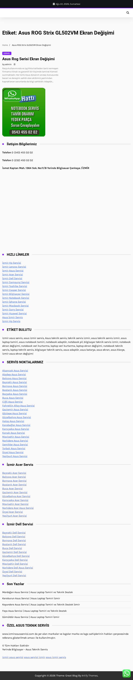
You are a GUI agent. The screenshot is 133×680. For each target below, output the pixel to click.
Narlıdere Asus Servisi (15, 440)
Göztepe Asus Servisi (14, 413)
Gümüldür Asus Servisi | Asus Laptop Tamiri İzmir (30, 617)
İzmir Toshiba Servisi (14, 286)
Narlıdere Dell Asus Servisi (17, 567)
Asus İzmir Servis (12, 317)
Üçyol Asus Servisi (13, 452)
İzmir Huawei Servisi (14, 313)
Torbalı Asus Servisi (13, 448)
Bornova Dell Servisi (14, 540)
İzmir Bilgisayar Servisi (16, 293)
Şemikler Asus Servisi (15, 444)
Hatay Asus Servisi (13, 421)
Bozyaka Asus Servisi (14, 393)
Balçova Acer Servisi (14, 476)
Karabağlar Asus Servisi (16, 425)
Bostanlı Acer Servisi (14, 484)
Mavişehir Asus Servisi (15, 436)
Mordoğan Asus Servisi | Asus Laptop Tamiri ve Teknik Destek (37, 592)
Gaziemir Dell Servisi (14, 552)
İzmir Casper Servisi (14, 290)
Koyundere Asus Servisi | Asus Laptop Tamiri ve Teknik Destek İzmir (41, 604)
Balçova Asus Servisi (14, 378)
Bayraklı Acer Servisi (14, 472)
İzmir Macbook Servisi (15, 305)
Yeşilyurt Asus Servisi (14, 456)
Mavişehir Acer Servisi (15, 504)
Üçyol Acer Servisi (12, 511)
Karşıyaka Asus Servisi (15, 428)
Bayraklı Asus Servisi (14, 382)
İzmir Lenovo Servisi (14, 266)
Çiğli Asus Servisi (12, 401)
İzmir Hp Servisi (11, 262)
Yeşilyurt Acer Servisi (14, 515)
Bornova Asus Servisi (14, 386)
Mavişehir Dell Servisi (15, 563)
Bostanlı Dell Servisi (14, 544)
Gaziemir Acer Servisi (14, 492)
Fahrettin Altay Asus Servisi (18, 405)
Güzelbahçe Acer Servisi (16, 496)
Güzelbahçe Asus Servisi (16, 417)
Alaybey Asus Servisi (14, 374)
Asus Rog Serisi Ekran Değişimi (28, 59)
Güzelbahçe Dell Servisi (16, 555)
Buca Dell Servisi (12, 548)
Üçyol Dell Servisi (12, 571)
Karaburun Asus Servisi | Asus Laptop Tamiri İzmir (31, 598)
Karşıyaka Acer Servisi (15, 500)
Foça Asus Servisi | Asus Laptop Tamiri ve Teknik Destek (34, 610)
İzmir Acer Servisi (12, 274)
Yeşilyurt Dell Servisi (14, 575)
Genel (7, 53)
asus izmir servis (56, 657)
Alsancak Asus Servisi (15, 370)
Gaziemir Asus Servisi (15, 409)
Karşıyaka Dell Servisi (15, 559)
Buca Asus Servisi (12, 397)
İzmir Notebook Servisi (15, 297)
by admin (7, 64)
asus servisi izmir (34, 657)
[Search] (128, 13)
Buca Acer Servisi (12, 488)
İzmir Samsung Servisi (15, 282)
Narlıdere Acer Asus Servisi (18, 507)
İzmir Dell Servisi (12, 278)
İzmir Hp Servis (11, 321)
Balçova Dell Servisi (13, 536)
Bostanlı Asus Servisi (14, 390)
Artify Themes (90, 675)
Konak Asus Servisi (13, 432)
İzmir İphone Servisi (14, 301)
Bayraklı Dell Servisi (14, 532)
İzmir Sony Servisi (13, 309)
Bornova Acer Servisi (14, 480)
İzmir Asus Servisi (13, 270)
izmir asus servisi (12, 657)
